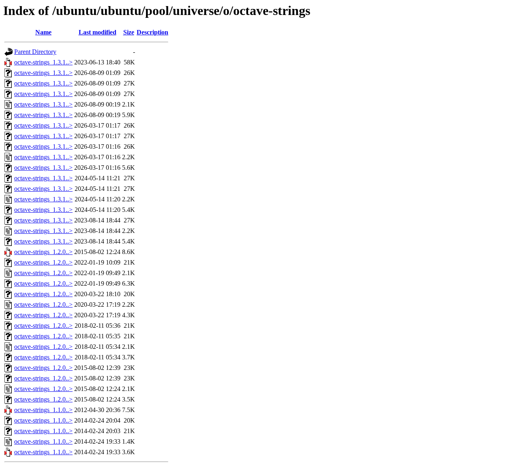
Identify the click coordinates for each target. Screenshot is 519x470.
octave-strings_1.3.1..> (43, 62)
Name (43, 32)
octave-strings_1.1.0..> (43, 409)
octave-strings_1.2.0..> (43, 251)
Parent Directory (35, 51)
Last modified (97, 32)
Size (128, 32)
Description (152, 32)
